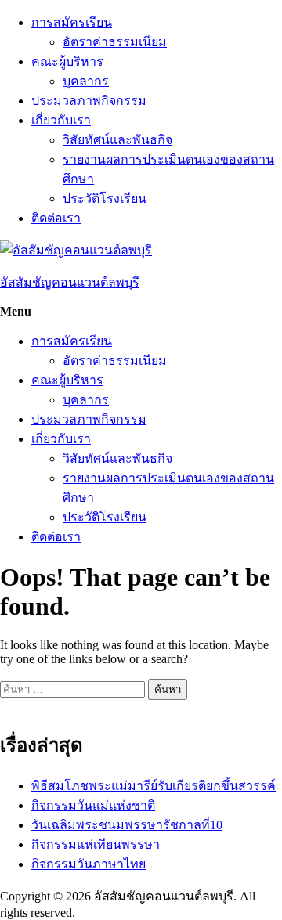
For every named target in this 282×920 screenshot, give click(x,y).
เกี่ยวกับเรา (61, 120)
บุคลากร (86, 81)
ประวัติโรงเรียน (104, 198)
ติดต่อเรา (56, 218)
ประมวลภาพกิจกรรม (88, 100)
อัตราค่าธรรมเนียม (115, 42)
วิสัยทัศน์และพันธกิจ (117, 139)
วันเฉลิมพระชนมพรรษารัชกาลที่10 (126, 825)
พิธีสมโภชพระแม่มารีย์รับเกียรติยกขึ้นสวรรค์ (153, 785)
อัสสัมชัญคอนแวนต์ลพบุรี (69, 282)
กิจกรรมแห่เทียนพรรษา (95, 844)
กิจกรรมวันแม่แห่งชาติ (93, 805)
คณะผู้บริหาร (67, 61)
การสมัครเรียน (71, 22)
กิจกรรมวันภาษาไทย (88, 864)
